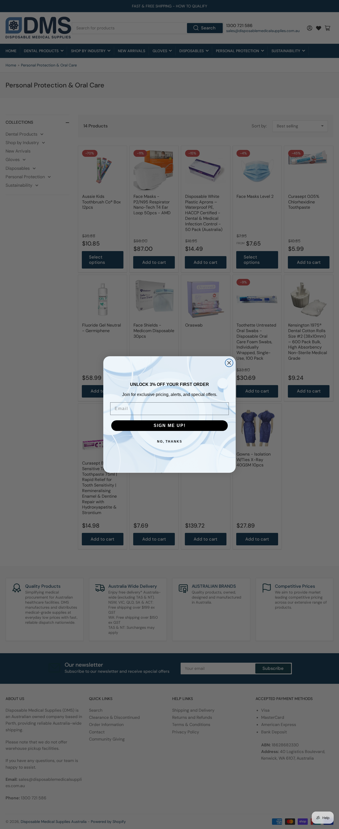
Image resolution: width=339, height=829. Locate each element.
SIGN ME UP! (170, 425)
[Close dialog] (229, 363)
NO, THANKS (169, 441)
